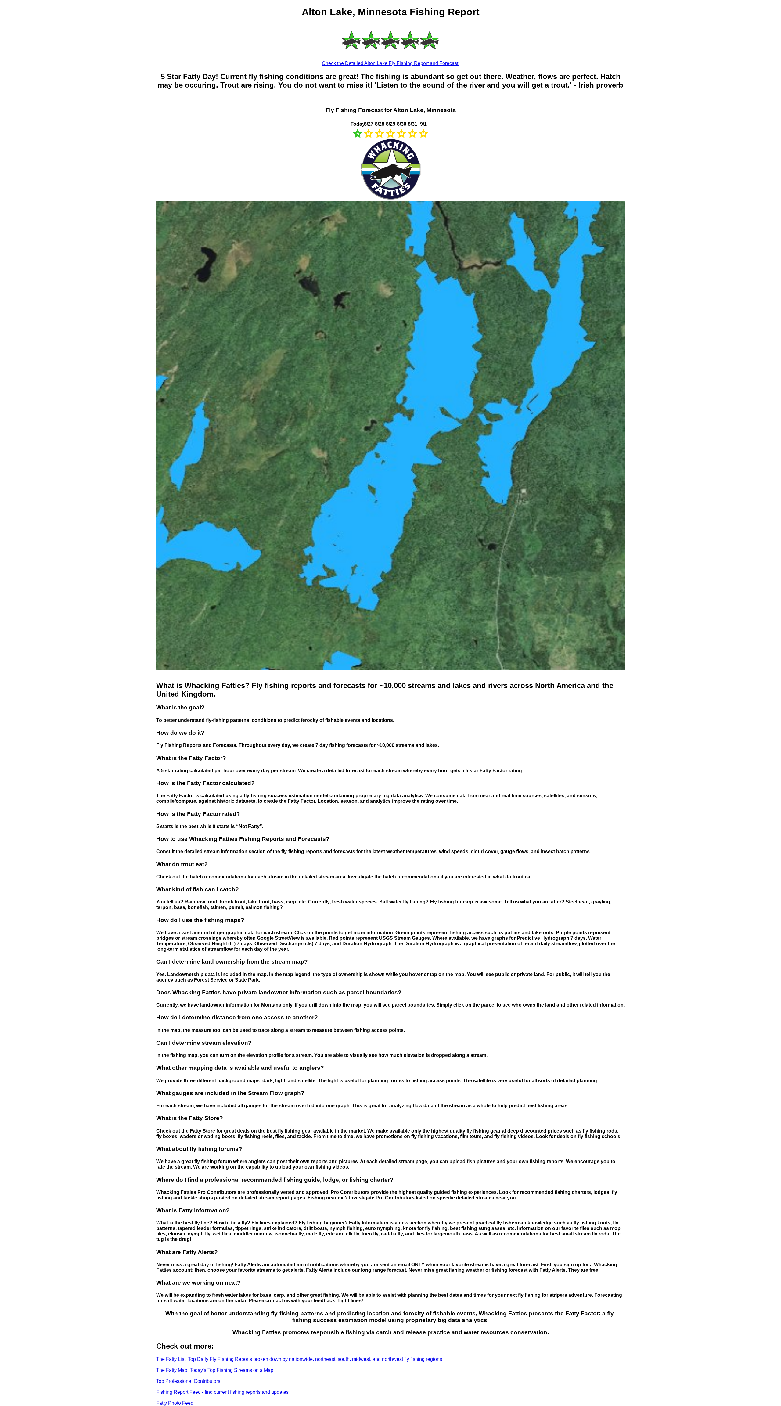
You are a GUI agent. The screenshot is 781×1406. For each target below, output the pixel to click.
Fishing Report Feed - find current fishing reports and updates (222, 1392)
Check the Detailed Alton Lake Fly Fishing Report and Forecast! (390, 63)
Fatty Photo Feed (174, 1403)
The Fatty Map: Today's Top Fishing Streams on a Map (214, 1370)
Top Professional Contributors (188, 1381)
